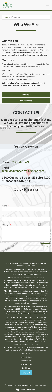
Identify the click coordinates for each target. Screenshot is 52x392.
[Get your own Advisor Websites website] (26, 389)
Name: (5, 206)
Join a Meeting (26, 100)
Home (6, 17)
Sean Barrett (26, 361)
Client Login (26, 94)
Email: (5, 215)
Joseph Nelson (26, 357)
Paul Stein (26, 353)
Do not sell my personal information (34, 314)
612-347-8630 (20, 162)
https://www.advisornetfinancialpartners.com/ (30, 287)
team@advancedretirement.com (23, 171)
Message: (6, 225)
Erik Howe (26, 368)
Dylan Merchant (26, 364)
